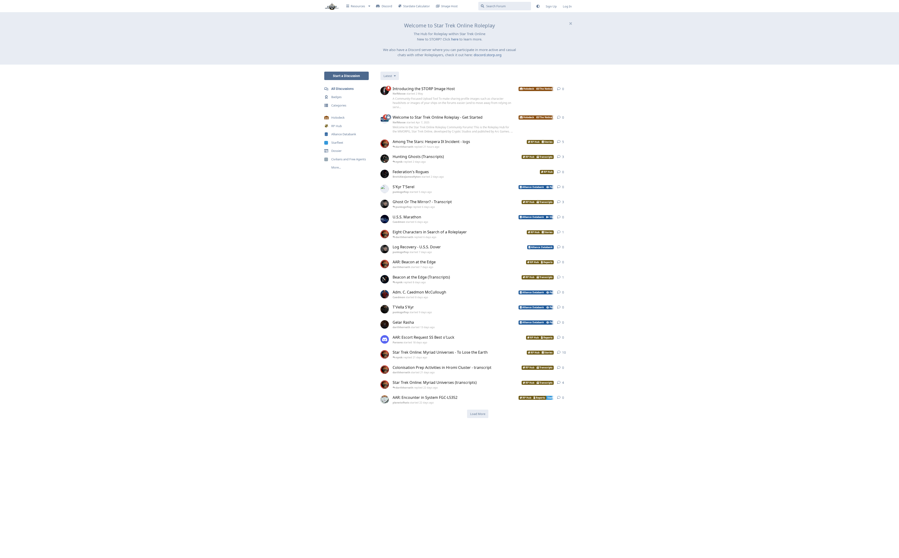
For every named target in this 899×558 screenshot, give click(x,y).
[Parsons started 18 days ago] (384, 339)
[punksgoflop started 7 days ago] (384, 249)
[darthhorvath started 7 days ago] (384, 264)
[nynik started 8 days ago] (384, 279)
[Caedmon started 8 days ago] (384, 294)
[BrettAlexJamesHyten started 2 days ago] (384, 174)
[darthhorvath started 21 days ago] (384, 369)
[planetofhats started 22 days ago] (384, 399)
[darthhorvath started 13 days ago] (384, 324)
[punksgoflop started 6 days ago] (384, 204)
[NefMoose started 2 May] (384, 91)
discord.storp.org (487, 54)
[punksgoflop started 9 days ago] (384, 309)
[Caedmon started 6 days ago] (384, 219)
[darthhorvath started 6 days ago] (384, 234)
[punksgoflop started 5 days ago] (384, 189)
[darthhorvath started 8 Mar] (384, 354)
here (454, 39)
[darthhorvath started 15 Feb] (384, 144)
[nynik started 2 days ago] (384, 158)
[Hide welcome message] (570, 23)
